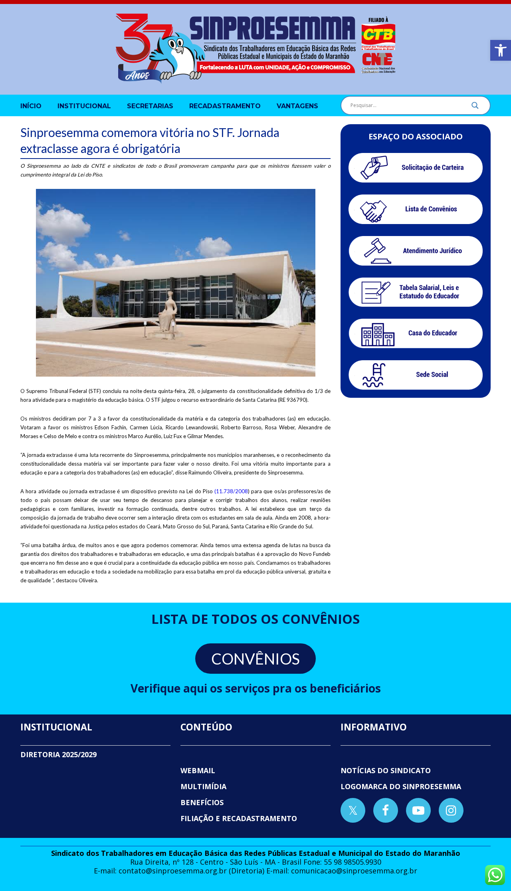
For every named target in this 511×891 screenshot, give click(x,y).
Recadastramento (225, 106)
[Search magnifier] (475, 107)
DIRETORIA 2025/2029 (58, 754)
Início (31, 106)
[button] (500, 50)
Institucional (84, 106)
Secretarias (150, 106)
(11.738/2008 (231, 491)
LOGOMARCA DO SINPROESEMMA (401, 786)
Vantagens (297, 106)
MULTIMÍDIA (203, 786)
